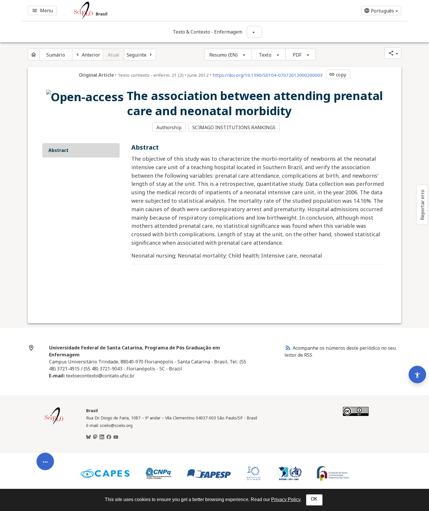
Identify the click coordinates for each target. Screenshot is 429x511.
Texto (265, 55)
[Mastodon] (95, 437)
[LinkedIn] (102, 437)
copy (337, 74)
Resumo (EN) (223, 55)
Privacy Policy (285, 499)
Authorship (169, 127)
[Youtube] (116, 437)
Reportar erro (422, 205)
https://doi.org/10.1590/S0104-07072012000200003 (267, 75)
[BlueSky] (88, 437)
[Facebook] (109, 437)
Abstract (58, 150)
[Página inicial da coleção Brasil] (54, 424)
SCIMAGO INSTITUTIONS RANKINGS (233, 127)
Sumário (55, 55)
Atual (114, 55)
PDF (297, 55)
